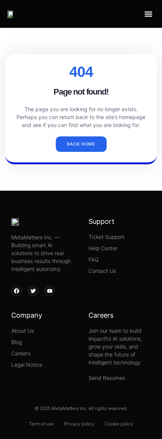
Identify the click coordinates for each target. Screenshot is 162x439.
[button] (148, 14)
